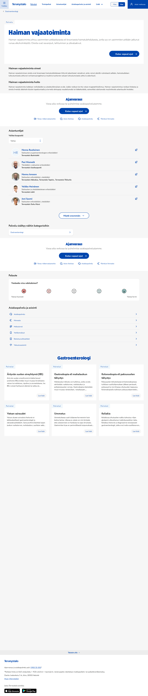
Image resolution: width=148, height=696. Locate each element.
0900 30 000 (36, 667)
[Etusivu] (19, 4)
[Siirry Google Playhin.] (29, 691)
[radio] (24, 291)
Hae (121, 4)
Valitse (13, 141)
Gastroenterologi (11, 11)
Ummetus (59, 413)
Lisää (98, 4)
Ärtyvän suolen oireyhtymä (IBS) (25, 374)
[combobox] (118, 4)
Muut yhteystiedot (11, 679)
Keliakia (106, 413)
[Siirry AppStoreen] (12, 691)
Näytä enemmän (71, 215)
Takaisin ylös (72, 652)
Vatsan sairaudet (16, 413)
